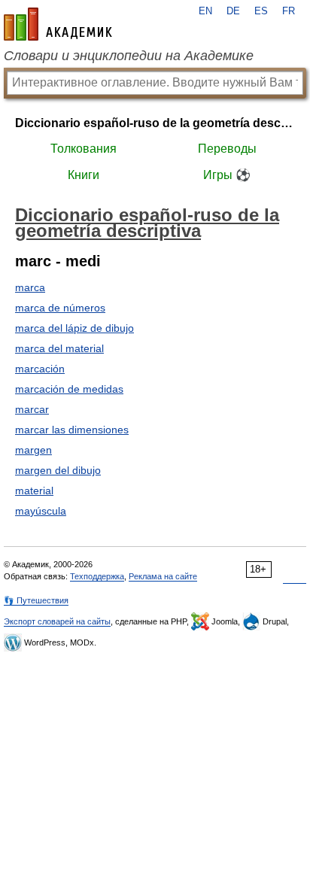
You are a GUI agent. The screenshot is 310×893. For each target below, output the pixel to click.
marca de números (60, 308)
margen (33, 450)
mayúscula (40, 511)
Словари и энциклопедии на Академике (129, 55)
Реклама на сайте (163, 576)
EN (205, 11)
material (34, 490)
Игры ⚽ (227, 175)
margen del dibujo (58, 470)
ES (261, 11)
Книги (83, 175)
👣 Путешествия (36, 600)
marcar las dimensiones (72, 430)
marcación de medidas (69, 389)
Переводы (227, 148)
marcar (32, 409)
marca (30, 287)
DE (233, 11)
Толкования (83, 148)
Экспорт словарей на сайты (57, 621)
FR (288, 11)
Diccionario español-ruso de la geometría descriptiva (155, 123)
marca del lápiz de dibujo (74, 328)
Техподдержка (97, 576)
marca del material (59, 348)
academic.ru (58, 24)
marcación (40, 369)
